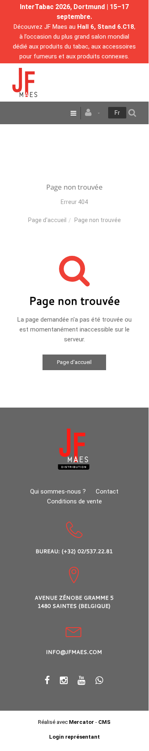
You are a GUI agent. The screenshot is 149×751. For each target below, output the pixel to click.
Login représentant (74, 737)
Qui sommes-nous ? (58, 491)
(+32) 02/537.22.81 (87, 551)
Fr (117, 112)
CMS (104, 722)
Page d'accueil (47, 220)
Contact (107, 491)
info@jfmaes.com (74, 652)
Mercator (81, 722)
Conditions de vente (74, 501)
